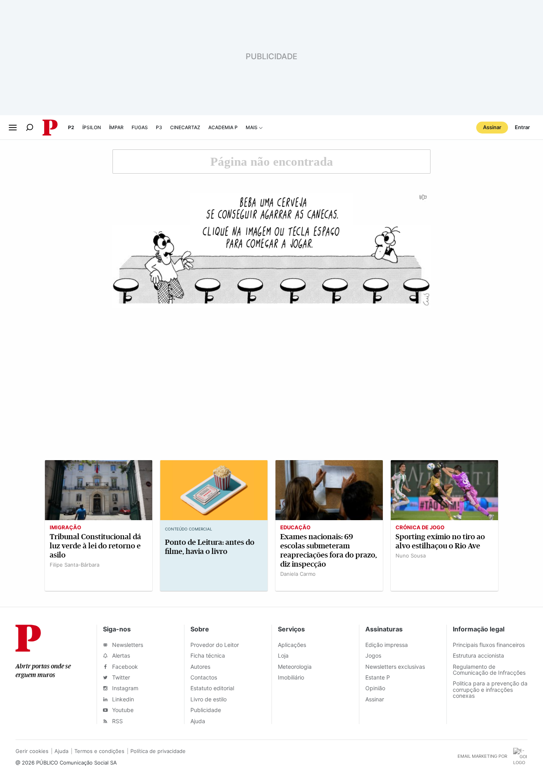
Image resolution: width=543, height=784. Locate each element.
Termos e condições (99, 751)
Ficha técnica (207, 655)
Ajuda (197, 721)
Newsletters (127, 644)
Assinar (492, 127)
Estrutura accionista (478, 655)
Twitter (120, 677)
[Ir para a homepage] (28, 649)
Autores (200, 666)
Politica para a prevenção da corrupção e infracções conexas (490, 689)
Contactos (203, 677)
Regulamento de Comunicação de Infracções (489, 669)
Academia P (223, 127)
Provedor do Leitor (214, 644)
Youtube (122, 710)
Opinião (375, 688)
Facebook (124, 666)
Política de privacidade (158, 751)
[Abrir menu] (12, 127)
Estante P (377, 677)
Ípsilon (91, 127)
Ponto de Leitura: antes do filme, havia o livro (209, 547)
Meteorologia (295, 666)
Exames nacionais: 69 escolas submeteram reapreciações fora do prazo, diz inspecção (328, 550)
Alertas (120, 655)
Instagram (124, 688)
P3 (159, 127)
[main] (271, 373)
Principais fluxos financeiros (489, 644)
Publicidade (205, 710)
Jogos (373, 655)
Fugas (140, 127)
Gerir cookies (32, 751)
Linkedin (122, 699)
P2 (71, 127)
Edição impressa (386, 644)
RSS (117, 721)
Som (423, 200)
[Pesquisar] (29, 127)
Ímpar (116, 127)
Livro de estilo (208, 699)
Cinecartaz (185, 127)
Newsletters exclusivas (395, 666)
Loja (283, 655)
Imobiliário (291, 677)
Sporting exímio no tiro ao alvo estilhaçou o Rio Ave (440, 541)
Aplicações (292, 644)
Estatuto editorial (212, 688)
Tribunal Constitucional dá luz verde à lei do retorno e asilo (95, 545)
